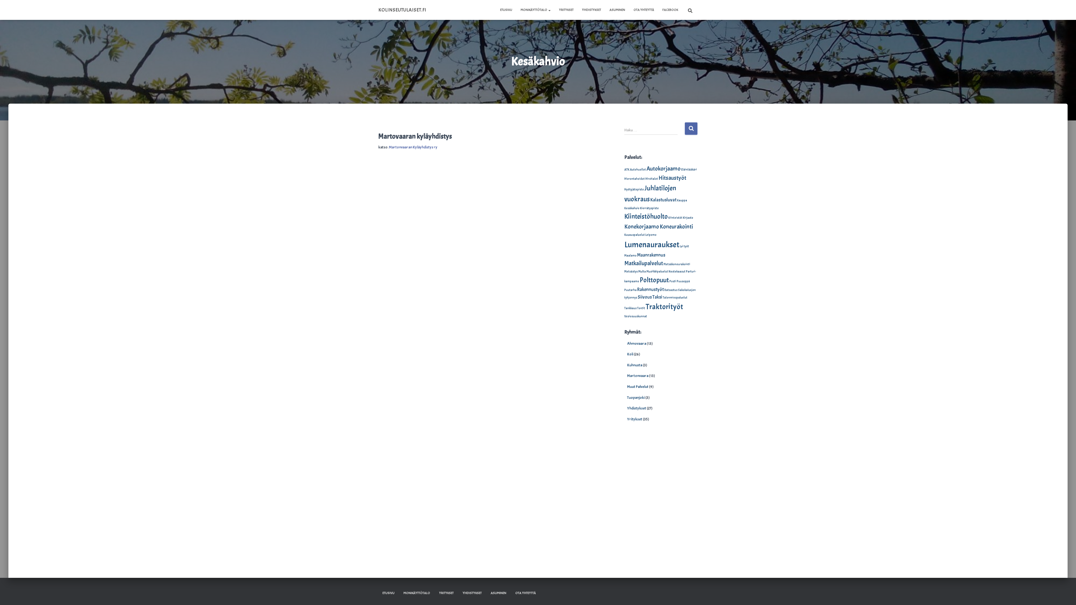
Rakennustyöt (650, 289)
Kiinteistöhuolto (646, 216)
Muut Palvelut (637, 386)
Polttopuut (654, 280)
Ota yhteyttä (644, 10)
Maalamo (630, 255)
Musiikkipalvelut (657, 271)
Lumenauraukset (651, 244)
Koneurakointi (676, 226)
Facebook (670, 10)
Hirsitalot (651, 179)
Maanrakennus (651, 255)
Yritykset (566, 10)
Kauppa (682, 200)
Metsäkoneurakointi (677, 264)
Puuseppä (683, 281)
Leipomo (651, 235)
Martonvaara (637, 375)
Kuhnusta (634, 365)
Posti (672, 281)
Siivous (645, 297)
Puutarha (630, 290)
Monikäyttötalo (534, 10)
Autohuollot (638, 169)
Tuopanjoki (636, 397)
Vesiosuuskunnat (635, 316)
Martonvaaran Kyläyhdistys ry (413, 147)
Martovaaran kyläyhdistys (415, 136)
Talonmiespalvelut (675, 297)
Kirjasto (688, 218)
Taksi (657, 297)
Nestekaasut (677, 271)
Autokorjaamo (663, 168)
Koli (630, 354)
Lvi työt (684, 246)
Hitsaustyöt (672, 178)
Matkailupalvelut (643, 263)
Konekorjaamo (641, 226)
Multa (642, 271)
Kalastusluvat (663, 200)
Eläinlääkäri (689, 169)
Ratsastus (671, 290)
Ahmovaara (636, 343)
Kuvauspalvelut (634, 235)
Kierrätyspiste (649, 208)
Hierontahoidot (634, 179)
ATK (626, 169)
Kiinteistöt (675, 218)
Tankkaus (630, 308)
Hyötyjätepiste (634, 189)
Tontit (641, 308)
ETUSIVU (506, 10)
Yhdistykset (591, 10)
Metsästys (631, 271)
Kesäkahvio (631, 208)
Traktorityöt (664, 306)
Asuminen (617, 10)
